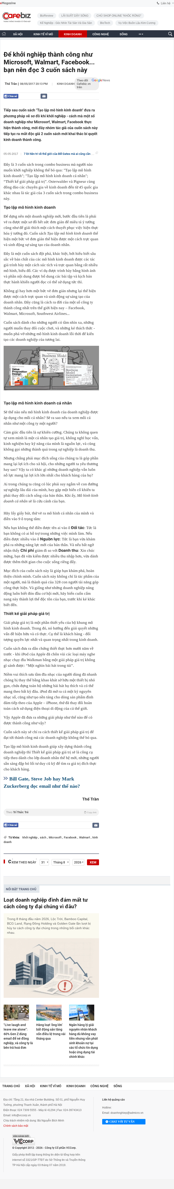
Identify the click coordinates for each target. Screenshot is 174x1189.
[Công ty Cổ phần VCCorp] (23, 1139)
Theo (51, 812)
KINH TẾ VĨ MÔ (43, 34)
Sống (118, 1086)
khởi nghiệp (30, 837)
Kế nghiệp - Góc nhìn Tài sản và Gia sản (66, 23)
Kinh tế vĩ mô (50, 1086)
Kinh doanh (66, 83)
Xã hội (30, 1086)
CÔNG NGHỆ (100, 34)
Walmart (85, 837)
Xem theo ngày (24, 862)
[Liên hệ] (44, 96)
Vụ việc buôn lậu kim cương (136, 23)
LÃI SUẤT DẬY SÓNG (74, 15)
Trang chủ (11, 1086)
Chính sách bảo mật (15, 1125)
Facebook (70, 837)
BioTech (105, 23)
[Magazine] (8, 3)
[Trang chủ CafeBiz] (4, 33)
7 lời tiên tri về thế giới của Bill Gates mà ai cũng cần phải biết (63, 154)
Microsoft (55, 837)
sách (43, 837)
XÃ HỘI (18, 34)
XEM (93, 862)
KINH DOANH (73, 34)
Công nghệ (99, 1086)
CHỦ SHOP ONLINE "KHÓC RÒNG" (119, 15)
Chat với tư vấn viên (122, 1122)
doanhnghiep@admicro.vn (127, 1112)
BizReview (46, 15)
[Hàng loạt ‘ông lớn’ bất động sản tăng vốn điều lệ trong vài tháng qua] (51, 1013)
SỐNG (124, 34)
